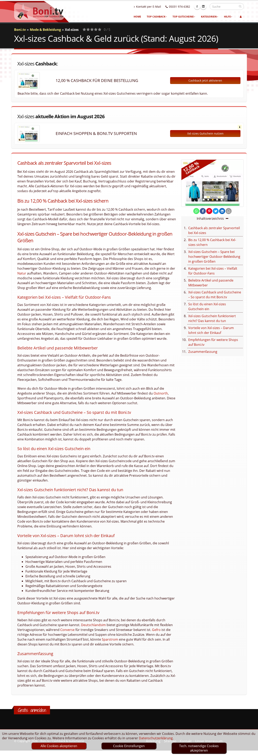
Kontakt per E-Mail (148, 6)
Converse (67, 630)
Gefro (156, 630)
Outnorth (161, 393)
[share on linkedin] (222, 211)
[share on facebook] (203, 211)
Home (137, 16)
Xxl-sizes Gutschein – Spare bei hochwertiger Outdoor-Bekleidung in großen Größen (214, 257)
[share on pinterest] (209, 211)
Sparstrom (110, 639)
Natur (21, 273)
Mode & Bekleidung (45, 29)
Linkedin (203, 6)
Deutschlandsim (93, 625)
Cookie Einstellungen (129, 746)
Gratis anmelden (32, 710)
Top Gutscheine (183, 16)
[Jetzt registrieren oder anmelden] (240, 17)
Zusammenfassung (202, 351)
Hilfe (227, 16)
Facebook (197, 6)
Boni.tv (20, 29)
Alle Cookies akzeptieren (59, 746)
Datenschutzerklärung (156, 738)
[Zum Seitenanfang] (251, 751)
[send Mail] (228, 211)
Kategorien (209, 16)
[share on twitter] (215, 211)
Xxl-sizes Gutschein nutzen (205, 133)
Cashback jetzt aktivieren (205, 80)
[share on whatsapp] (196, 211)
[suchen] (240, 6)
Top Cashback (156, 16)
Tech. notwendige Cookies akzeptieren (199, 748)
